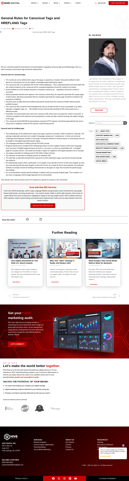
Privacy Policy (21, 478)
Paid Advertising (103, 157)
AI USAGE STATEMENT (107, 478)
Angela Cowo (98, 265)
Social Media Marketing (42, 449)
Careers (68, 445)
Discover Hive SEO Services (43, 205)
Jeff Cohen (59, 265)
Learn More (105, 456)
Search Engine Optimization (44, 445)
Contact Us (69, 449)
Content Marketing (104, 135)
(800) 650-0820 (102, 3)
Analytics (104, 131)
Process (45, 3)
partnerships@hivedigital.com (12, 465)
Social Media (101, 161)
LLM (121, 148)
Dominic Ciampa (21, 265)
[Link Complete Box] (25, 262)
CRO (117, 135)
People (56, 3)
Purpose (66, 3)
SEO (32, 29)
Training (100, 442)
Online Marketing (103, 152)
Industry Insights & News (106, 148)
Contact (78, 3)
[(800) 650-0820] (96, 3)
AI (96, 131)
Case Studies (102, 447)
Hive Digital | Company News (107, 144)
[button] (118, 3)
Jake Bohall (96, 35)
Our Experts (70, 442)
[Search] (125, 123)
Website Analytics (40, 442)
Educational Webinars (105, 445)
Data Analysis (102, 140)
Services (33, 3)
